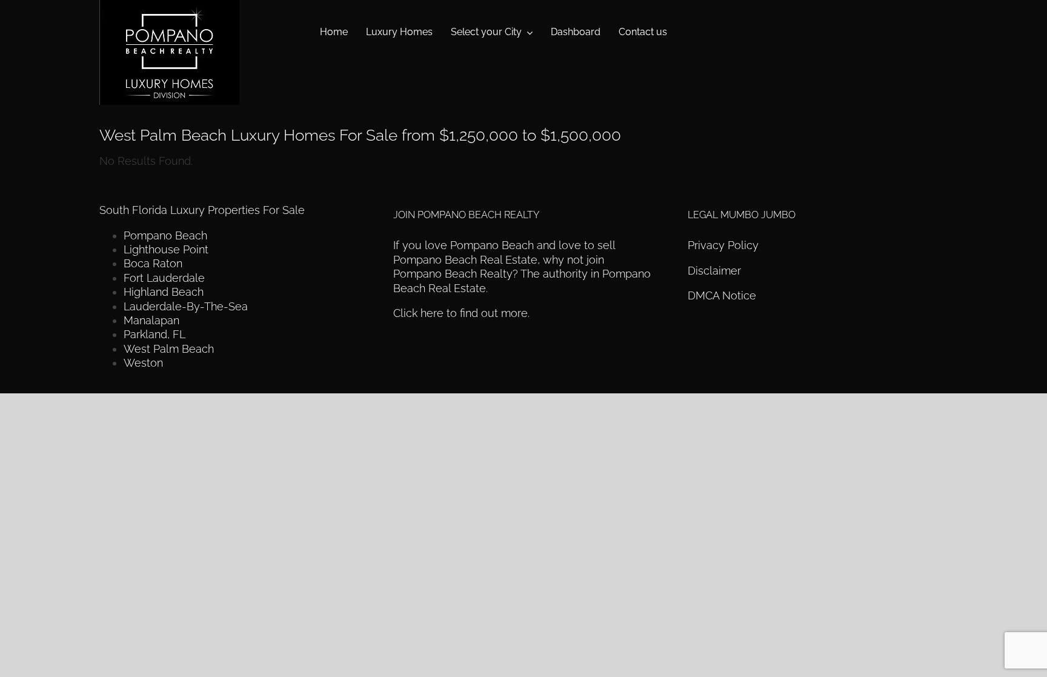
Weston (143, 362)
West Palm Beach (169, 348)
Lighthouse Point (166, 249)
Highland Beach (164, 291)
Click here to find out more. (461, 313)
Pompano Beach (165, 235)
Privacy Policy (723, 245)
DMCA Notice (722, 295)
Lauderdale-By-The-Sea (186, 306)
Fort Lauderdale (164, 278)
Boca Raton (153, 263)
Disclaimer (716, 270)
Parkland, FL (154, 334)
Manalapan (151, 320)
